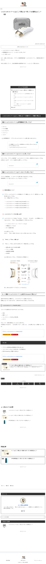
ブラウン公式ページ (25, 284)
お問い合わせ (23, 560)
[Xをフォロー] (24, 511)
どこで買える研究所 (23, 505)
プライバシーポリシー (38, 560)
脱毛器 (3, 378)
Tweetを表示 (11, 165)
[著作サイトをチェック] (22, 511)
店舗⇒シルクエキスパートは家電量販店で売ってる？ (24, 94)
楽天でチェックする (15, 334)
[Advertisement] (23, 75)
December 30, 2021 (22, 147)
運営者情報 (8, 560)
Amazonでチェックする (6, 334)
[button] (44, 517)
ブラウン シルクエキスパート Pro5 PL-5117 (12, 331)
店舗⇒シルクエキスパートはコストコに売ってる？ (23, 98)
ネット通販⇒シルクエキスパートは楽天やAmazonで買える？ (22, 104)
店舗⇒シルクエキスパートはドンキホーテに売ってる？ (24, 101)
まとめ (14, 107)
